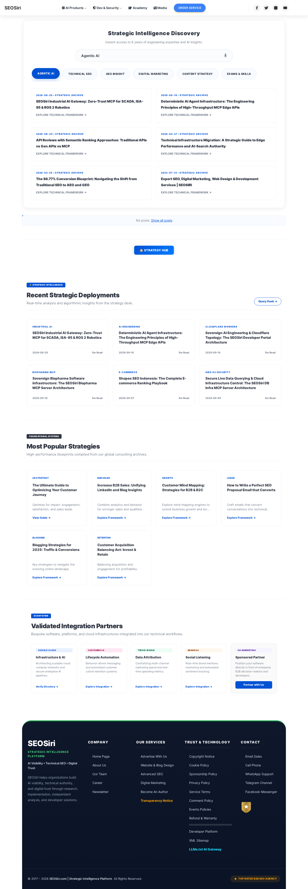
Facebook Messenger (261, 792)
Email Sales (253, 756)
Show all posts (161, 220)
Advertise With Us (154, 756)
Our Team (99, 774)
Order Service (189, 7)
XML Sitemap (199, 840)
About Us (99, 765)
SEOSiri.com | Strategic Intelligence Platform (80, 878)
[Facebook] (256, 7)
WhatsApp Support (259, 774)
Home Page (101, 756)
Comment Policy (201, 800)
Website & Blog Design (157, 765)
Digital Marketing (153, 783)
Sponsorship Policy (203, 774)
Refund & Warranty (203, 818)
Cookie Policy (199, 765)
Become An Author (154, 792)
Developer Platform (203, 831)
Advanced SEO (152, 774)
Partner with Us (254, 684)
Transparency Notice (157, 800)
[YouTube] (285, 7)
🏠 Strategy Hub (154, 250)
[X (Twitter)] (266, 7)
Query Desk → (267, 301)
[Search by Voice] (225, 55)
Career (97, 783)
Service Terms (199, 792)
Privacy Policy (199, 783)
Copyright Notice (201, 756)
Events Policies (200, 809)
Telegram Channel (258, 783)
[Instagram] (275, 7)
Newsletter (100, 792)
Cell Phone (253, 765)
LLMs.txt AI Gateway (205, 849)
